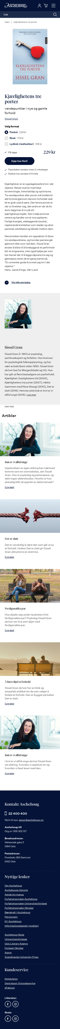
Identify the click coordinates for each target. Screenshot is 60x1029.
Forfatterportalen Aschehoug (21, 899)
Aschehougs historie (16, 890)
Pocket (18, 132)
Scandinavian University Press (22, 957)
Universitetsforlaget (16, 939)
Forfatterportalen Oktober (19, 907)
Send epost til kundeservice (20, 983)
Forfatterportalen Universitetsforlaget (26, 903)
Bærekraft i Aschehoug (17, 912)
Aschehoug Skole (14, 934)
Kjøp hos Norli (19, 161)
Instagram (15, 1004)
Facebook (8, 1004)
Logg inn (39, 5)
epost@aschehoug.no (31, 820)
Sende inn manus (14, 894)
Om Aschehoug (13, 885)
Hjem (7, 22)
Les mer (31, 394)
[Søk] (55, 14)
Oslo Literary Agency (16, 943)
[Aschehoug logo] (16, 5)
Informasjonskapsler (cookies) (22, 925)
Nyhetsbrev (11, 978)
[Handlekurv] (46, 5)
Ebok (17, 138)
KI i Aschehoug (13, 921)
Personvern (11, 916)
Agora (8, 952)
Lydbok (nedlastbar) (26, 144)
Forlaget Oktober (14, 948)
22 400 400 (17, 813)
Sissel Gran (11, 118)
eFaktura (10, 987)
